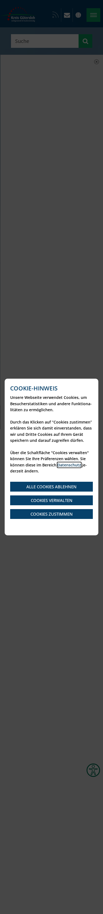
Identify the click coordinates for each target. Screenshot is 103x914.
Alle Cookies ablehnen (51, 486)
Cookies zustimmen (51, 514)
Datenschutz (69, 465)
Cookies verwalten (52, 500)
